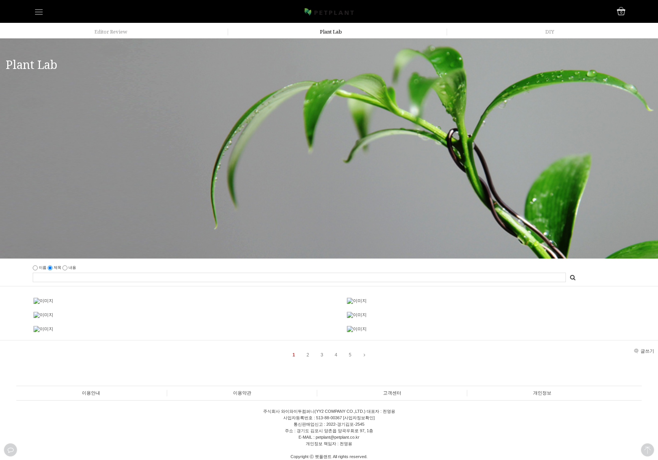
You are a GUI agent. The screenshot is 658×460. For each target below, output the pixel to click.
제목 (57, 267)
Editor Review (110, 31)
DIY (549, 31)
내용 (71, 267)
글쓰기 (647, 351)
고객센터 (392, 393)
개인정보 (542, 393)
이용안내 (91, 393)
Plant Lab (331, 31)
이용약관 (242, 393)
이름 (43, 267)
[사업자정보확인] (358, 417)
